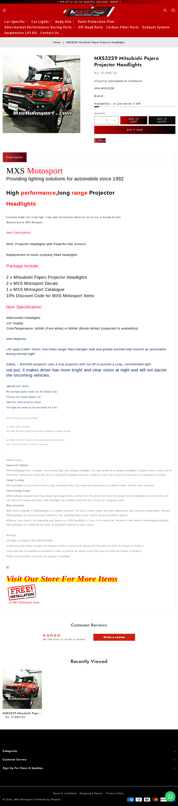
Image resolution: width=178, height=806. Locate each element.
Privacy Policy (115, 793)
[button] (4, 10)
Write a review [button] (114, 637)
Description (14, 157)
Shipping (100, 81)
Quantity (99, 113)
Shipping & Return (91, 793)
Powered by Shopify (47, 799)
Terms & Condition (65, 793)
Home (57, 42)
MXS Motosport (24, 799)
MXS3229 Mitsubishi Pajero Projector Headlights (22, 713)
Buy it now (135, 129)
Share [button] (102, 140)
